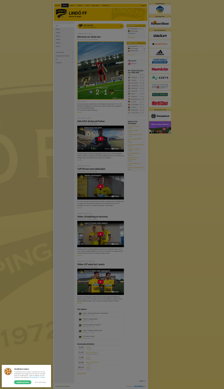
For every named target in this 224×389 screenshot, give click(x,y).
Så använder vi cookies (37, 377)
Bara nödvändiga (40, 382)
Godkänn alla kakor (22, 382)
